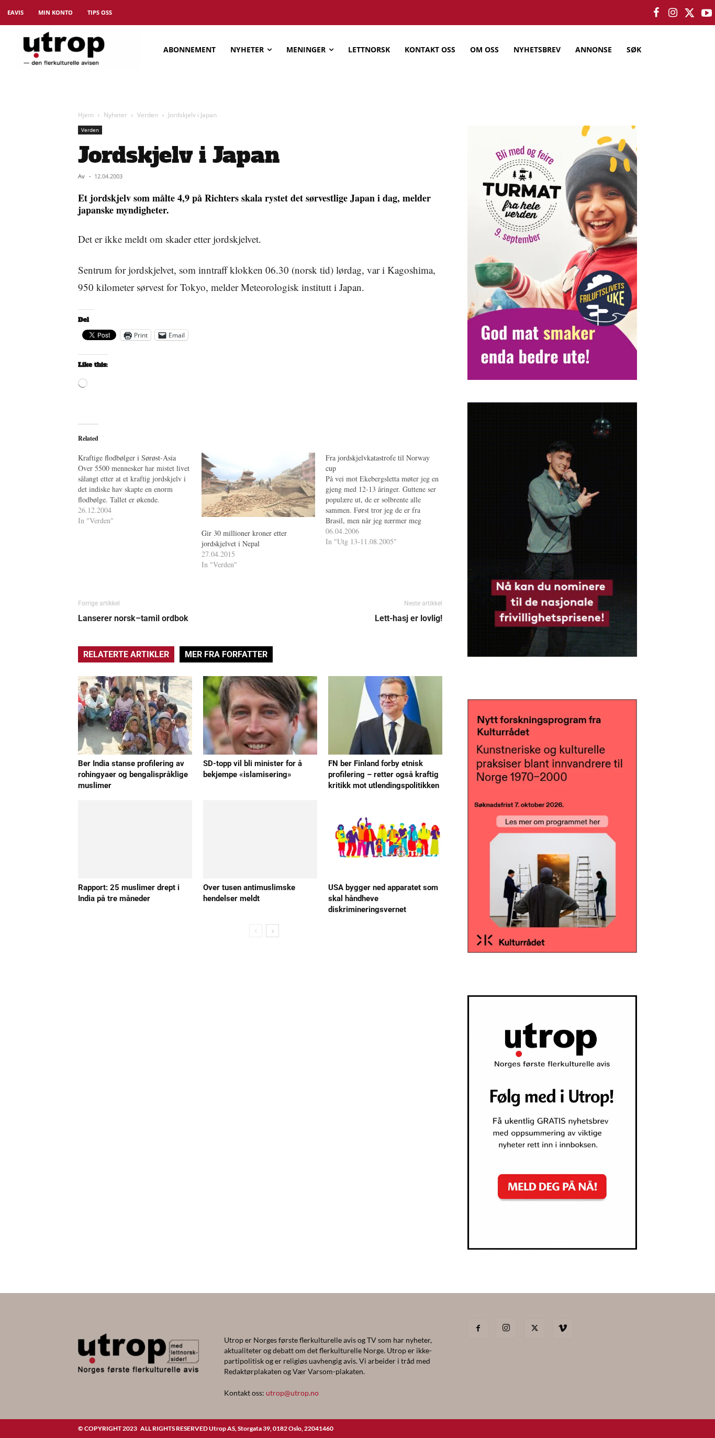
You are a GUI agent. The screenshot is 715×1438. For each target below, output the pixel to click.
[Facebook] (477, 1328)
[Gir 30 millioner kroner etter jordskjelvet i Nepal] (258, 485)
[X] (534, 1328)
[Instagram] (506, 1328)
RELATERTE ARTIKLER (126, 654)
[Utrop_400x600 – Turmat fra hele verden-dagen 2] (552, 376)
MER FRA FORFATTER (226, 654)
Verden (147, 114)
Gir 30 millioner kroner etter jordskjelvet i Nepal (244, 538)
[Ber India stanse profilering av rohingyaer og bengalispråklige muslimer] (135, 715)
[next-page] (272, 930)
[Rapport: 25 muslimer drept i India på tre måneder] (135, 839)
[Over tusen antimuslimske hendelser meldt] (260, 839)
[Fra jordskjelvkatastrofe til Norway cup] (387, 500)
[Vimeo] (562, 1328)
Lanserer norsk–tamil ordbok (133, 618)
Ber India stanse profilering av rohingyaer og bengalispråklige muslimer (133, 774)
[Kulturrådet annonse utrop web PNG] (552, 949)
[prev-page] (255, 930)
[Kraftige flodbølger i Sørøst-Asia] (140, 489)
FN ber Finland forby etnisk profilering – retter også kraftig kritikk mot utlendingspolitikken (383, 774)
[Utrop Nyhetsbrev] (552, 1246)
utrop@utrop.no (292, 1392)
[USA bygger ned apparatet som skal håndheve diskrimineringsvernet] (385, 839)
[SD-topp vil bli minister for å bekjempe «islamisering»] (260, 715)
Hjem (86, 114)
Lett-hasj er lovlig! (408, 618)
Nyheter (115, 114)
